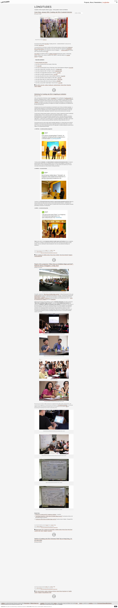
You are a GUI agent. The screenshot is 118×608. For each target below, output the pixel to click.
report (42, 530)
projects (50, 9)
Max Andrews (26, 603)
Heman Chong (63, 85)
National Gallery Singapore (39, 298)
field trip (54, 591)
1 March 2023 (59, 79)
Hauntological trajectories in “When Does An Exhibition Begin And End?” (49, 516)
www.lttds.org (44, 39)
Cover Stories (36, 53)
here (47, 51)
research (36, 592)
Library (35, 86)
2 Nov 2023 (71, 67)
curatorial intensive (56, 85)
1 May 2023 (63, 76)
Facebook (51, 250)
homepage (60, 604)
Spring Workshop (45, 592)
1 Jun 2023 (55, 74)
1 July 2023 (58, 72)
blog (66, 406)
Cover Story (46, 43)
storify (50, 592)
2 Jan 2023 (60, 82)
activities (40, 56)
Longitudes (105, 2)
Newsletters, (98, 2)
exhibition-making (46, 254)
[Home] (5, 2)
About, (92, 2)
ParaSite (70, 591)
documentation (52, 529)
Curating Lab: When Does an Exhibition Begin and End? (46, 519)
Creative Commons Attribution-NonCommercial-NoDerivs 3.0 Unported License (49, 252)
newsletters (91, 603)
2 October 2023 (59, 69)
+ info (21, 604)
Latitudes (46, 250)
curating (46, 85)
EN (115, 1)
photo (39, 530)
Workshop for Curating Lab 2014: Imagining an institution (50, 94)
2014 (37, 85)
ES (116, 1)
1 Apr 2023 (59, 77)
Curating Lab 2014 (68, 98)
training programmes (38, 256)
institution (36, 101)
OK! (115, 606)
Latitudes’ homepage (53, 53)
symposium (50, 530)
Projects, (87, 2)
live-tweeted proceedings (62, 405)
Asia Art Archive (41, 591)
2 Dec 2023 (39, 65)
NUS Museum (69, 48)
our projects (53, 98)
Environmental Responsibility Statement (104, 603)
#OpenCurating (38, 529)
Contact (80, 603)
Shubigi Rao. (53, 299)
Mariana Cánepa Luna (34, 603)
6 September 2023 (58, 70)
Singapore (39, 86)
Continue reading (64, 50)
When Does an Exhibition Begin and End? (51, 294)
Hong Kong (69, 85)
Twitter (54, 250)
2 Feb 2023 (58, 81)
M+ (67, 591)
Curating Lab (50, 85)
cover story (42, 85)
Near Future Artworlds (64, 254)
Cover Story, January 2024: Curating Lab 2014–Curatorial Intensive (53, 12)
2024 (39, 85)
